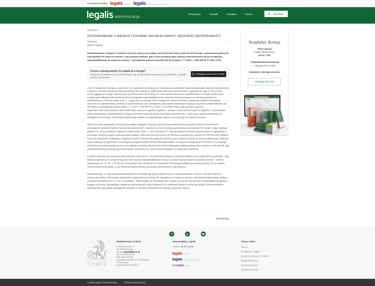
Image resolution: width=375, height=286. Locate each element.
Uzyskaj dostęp (264, 81)
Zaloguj (278, 13)
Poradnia (231, 14)
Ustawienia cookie (249, 269)
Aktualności (92, 30)
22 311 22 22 (187, 246)
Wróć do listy (222, 218)
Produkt (214, 14)
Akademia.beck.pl (249, 265)
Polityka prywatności (135, 282)
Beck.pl (244, 247)
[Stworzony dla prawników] (120, 3)
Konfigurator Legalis (250, 251)
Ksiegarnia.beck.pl (249, 260)
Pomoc (249, 14)
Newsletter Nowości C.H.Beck (255, 256)
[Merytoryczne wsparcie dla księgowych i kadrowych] (151, 3)
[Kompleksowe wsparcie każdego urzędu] (113, 15)
